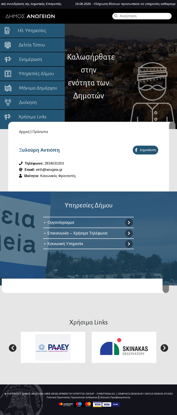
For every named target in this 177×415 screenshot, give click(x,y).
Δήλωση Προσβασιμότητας (115, 397)
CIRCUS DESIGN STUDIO (158, 393)
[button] (12, 348)
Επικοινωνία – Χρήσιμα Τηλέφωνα (77, 233)
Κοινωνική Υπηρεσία (65, 244)
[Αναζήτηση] (115, 16)
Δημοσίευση (148, 150)
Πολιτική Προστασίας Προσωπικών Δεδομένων (72, 397)
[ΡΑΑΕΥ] (53, 347)
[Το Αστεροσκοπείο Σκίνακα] (124, 347)
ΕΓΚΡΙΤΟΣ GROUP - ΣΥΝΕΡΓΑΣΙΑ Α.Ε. (94, 393)
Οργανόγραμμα (60, 222)
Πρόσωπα (40, 132)
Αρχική (24, 132)
